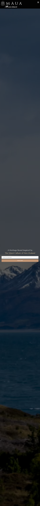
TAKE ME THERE (20, 260)
